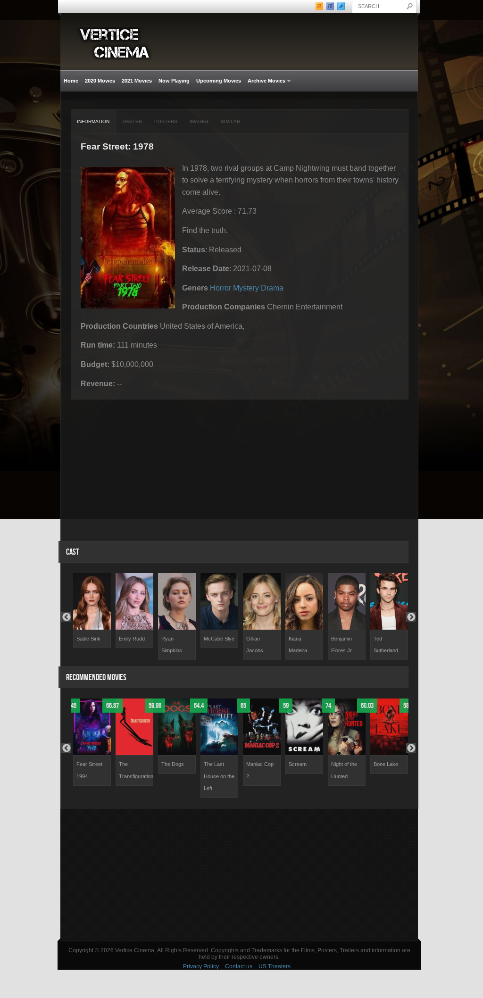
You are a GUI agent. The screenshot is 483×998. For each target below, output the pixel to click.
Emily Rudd (132, 638)
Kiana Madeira (298, 645)
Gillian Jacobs (254, 645)
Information (93, 121)
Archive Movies (264, 81)
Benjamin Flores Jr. (342, 645)
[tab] (93, 121)
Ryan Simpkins (171, 645)
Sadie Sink (88, 638)
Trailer (132, 121)
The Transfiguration (136, 770)
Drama (272, 288)
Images (199, 121)
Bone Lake (386, 764)
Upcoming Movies (218, 80)
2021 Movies (137, 80)
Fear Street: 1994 (90, 770)
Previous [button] (66, 617)
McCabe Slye (219, 638)
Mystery (246, 288)
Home (71, 80)
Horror (220, 288)
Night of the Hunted (344, 770)
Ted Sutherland (386, 645)
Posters (165, 121)
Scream (298, 764)
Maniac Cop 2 (260, 770)
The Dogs (172, 764)
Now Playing (174, 80)
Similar (230, 121)
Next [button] (411, 617)
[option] (92, 611)
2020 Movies (100, 80)
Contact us (238, 966)
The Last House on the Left (219, 776)
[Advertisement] (239, 875)
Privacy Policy (201, 966)
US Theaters (274, 966)
